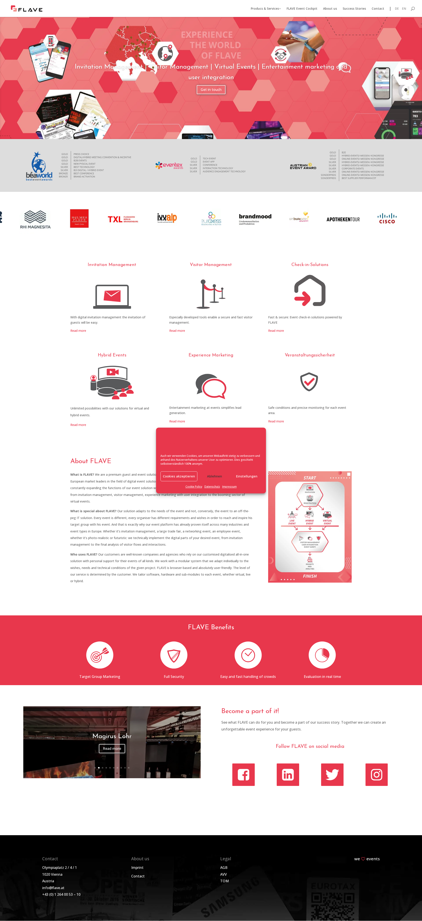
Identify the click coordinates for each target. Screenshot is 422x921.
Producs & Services (265, 9)
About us (330, 9)
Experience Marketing (211, 355)
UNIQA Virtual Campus (112, 736)
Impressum (229, 486)
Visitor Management (211, 265)
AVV (223, 874)
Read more (78, 330)
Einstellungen (246, 476)
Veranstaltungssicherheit (310, 355)
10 (128, 768)
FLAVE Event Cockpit (302, 9)
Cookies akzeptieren (179, 476)
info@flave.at (53, 887)
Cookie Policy (194, 486)
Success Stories (354, 9)
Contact (378, 9)
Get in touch (211, 89)
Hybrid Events (112, 355)
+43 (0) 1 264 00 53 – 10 (61, 894)
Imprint (137, 867)
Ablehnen (214, 476)
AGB (223, 867)
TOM (224, 881)
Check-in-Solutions (309, 265)
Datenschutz (212, 486)
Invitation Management (112, 265)
